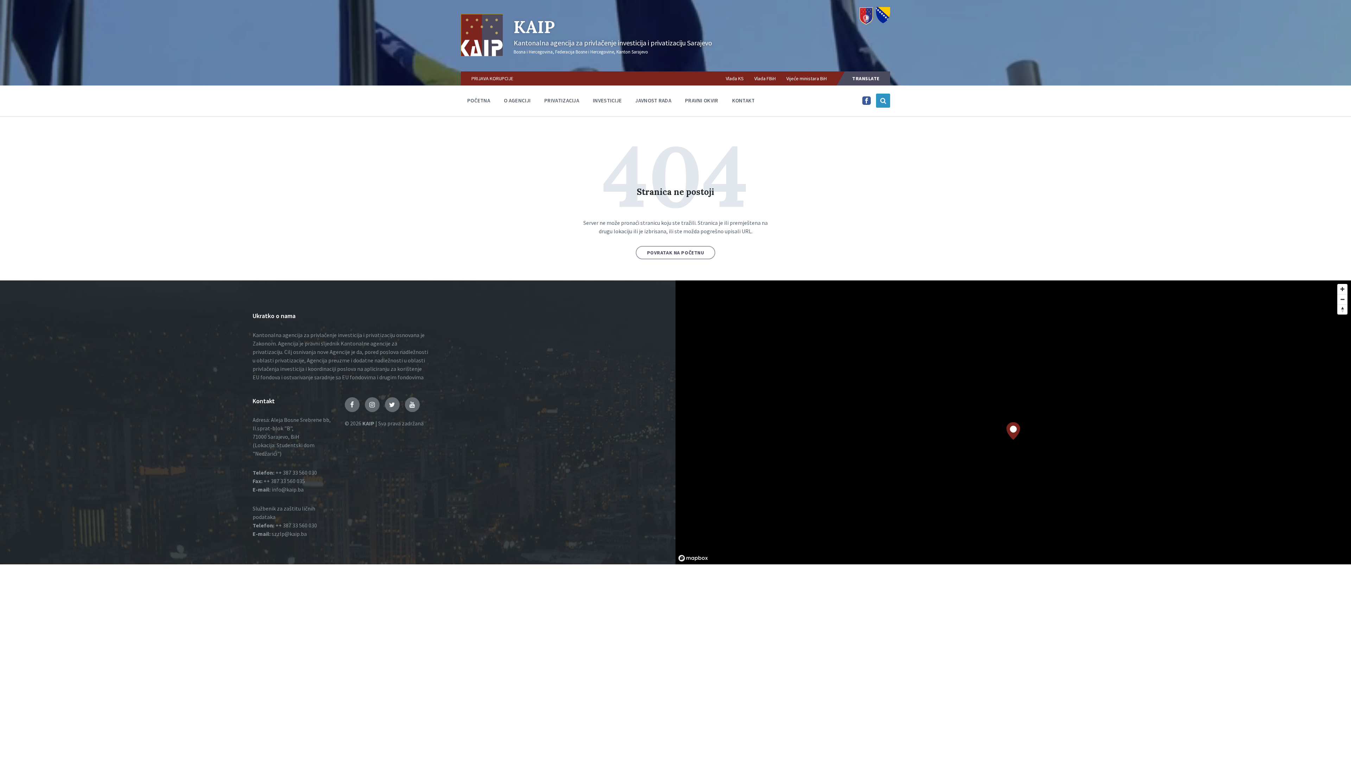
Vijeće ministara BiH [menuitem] (806, 78)
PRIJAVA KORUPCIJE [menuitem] (492, 78)
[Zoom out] (1342, 299)
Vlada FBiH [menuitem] (765, 78)
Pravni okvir (701, 100)
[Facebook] (866, 102)
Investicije (607, 100)
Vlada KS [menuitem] (735, 78)
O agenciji (517, 100)
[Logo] (482, 54)
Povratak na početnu (675, 252)
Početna (478, 100)
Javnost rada (653, 100)
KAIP (534, 27)
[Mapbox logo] (693, 558)
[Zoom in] (1342, 289)
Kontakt (743, 100)
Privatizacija (561, 100)
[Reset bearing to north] (1342, 309)
